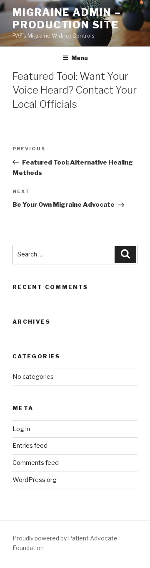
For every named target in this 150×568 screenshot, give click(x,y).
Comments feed (35, 463)
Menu (79, 57)
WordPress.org (34, 480)
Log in (21, 429)
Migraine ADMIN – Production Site (66, 18)
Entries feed (30, 445)
